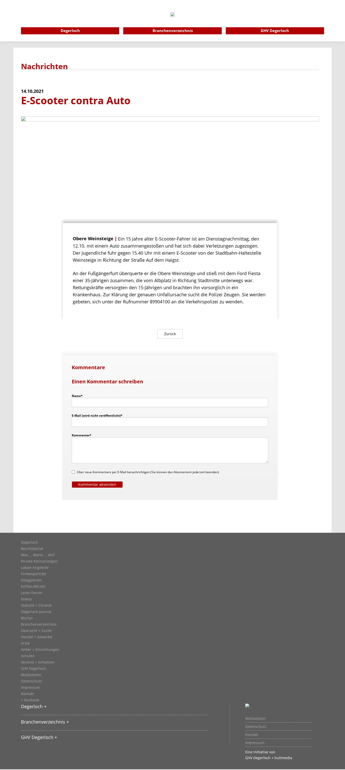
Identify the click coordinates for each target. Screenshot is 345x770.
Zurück (170, 333)
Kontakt (27, 694)
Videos (26, 599)
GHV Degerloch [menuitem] (275, 30)
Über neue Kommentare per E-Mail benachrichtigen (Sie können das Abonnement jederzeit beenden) (148, 472)
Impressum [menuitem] (254, 742)
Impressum (30, 687)
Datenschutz (31, 681)
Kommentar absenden (97, 484)
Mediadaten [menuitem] (255, 718)
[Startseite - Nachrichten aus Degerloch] (172, 21)
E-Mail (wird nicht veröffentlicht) (97, 415)
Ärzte (25, 643)
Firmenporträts (33, 574)
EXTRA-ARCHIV (33, 586)
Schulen (28, 656)
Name (79, 395)
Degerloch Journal (36, 611)
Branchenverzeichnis (39, 624)
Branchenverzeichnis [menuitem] (173, 30)
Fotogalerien (31, 580)
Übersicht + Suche (36, 630)
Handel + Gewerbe (36, 637)
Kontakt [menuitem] (251, 734)
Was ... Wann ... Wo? (38, 555)
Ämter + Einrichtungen (40, 649)
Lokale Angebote (35, 567)
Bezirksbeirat (32, 548)
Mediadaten (31, 675)
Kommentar (81, 435)
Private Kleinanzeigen (39, 561)
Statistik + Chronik (36, 605)
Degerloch (29, 542)
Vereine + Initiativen (38, 662)
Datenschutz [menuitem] (255, 726)
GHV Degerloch (33, 668)
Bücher (27, 618)
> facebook (30, 700)
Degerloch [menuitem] (70, 30)
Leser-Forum (31, 593)
